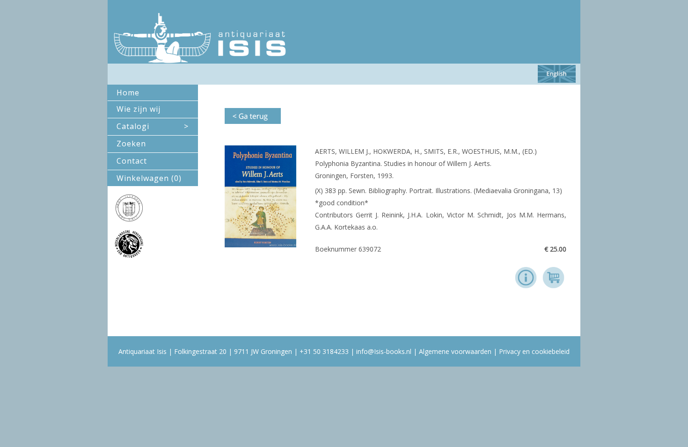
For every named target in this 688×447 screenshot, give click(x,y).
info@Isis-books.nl (383, 351)
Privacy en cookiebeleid (534, 351)
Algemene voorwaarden (455, 351)
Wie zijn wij (139, 109)
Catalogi (153, 126)
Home (128, 92)
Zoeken (131, 143)
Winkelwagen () (149, 178)
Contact (132, 161)
